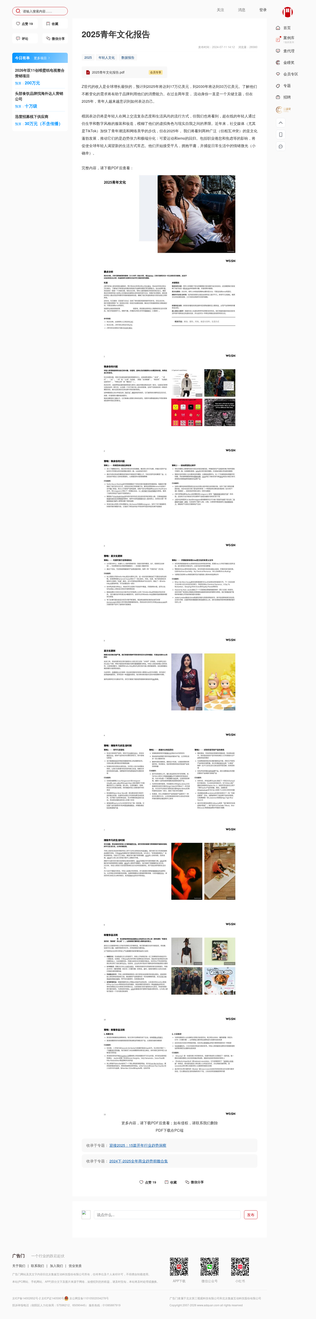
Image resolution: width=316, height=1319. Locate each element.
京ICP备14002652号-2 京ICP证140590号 (38, 1298)
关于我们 (18, 1265)
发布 (250, 1214)
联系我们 (37, 1265)
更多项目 (40, 57)
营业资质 (75, 1265)
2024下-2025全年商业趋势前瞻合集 (138, 1161)
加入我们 (56, 1265)
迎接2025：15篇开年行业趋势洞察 (137, 1145)
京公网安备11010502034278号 (89, 1298)
